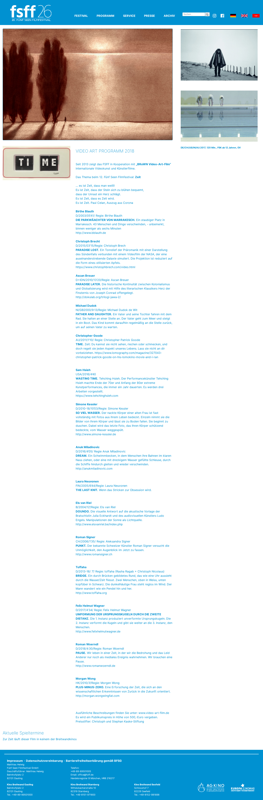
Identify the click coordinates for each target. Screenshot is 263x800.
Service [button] (133, 16)
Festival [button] (84, 16)
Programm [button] (109, 16)
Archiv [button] (173, 16)
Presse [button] (153, 16)
